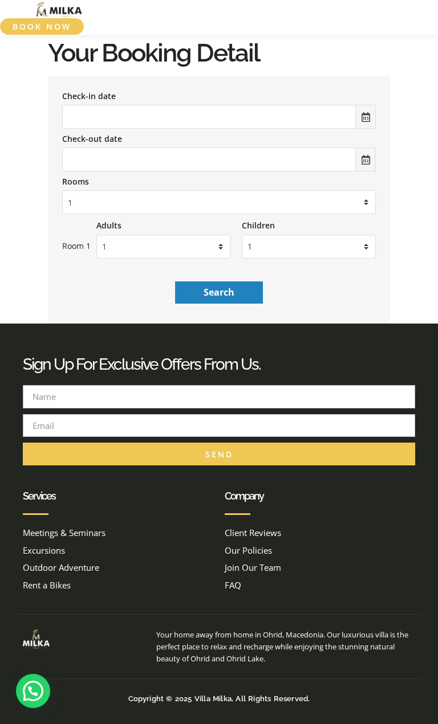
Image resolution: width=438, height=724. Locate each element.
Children (258, 225)
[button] (422, 9)
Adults (108, 225)
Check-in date (89, 96)
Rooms (75, 182)
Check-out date (92, 139)
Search (219, 292)
